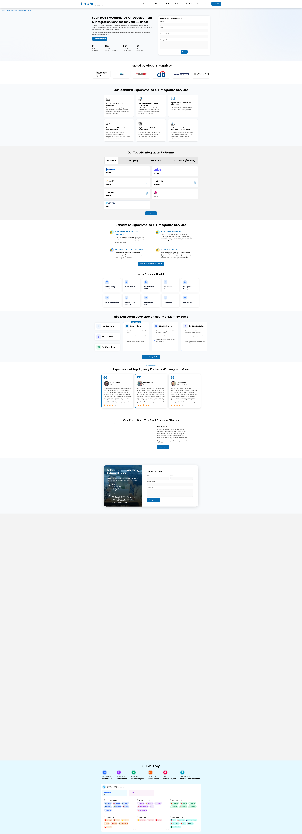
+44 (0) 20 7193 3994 (129, 498)
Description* (163, 40)
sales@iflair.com (117, 490)
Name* (162, 21)
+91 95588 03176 (121, 501)
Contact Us (216, 4)
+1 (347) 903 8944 (126, 499)
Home (3, 10)
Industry (167, 4)
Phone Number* (164, 34)
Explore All (151, 213)
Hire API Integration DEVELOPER (151, 264)
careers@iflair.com (118, 488)
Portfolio (178, 4)
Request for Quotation (151, 357)
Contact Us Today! (100, 39)
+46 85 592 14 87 (123, 496)
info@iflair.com (116, 487)
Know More (163, 447)
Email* (161, 27)
